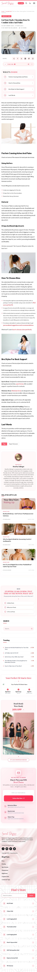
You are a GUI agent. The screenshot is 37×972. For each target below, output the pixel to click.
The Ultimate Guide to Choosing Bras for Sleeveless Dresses (16, 661)
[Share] (13, 58)
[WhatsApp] (32, 58)
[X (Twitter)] (21, 58)
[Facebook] (17, 58)
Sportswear (5, 867)
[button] (30, 3)
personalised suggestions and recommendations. (18, 325)
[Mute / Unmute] (28, 64)
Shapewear (5, 870)
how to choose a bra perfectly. (22, 329)
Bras (3, 861)
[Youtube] (14, 848)
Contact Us (4, 845)
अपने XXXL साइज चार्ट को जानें (11, 653)
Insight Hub (9, 11)
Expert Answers (13, 444)
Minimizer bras (16, 391)
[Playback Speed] (32, 64)
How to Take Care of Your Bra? (13, 666)
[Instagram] (7, 848)
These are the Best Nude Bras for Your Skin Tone (16, 648)
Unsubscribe (11, 845)
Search (31, 895)
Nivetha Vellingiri (18, 467)
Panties (4, 864)
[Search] (26, 3)
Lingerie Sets (5, 876)
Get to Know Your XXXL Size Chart (14, 657)
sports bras (19, 384)
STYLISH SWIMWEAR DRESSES (18, 759)
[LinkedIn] (25, 58)
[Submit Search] (31, 628)
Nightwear (5, 873)
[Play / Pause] (5, 64)
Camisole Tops (6, 879)
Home (2, 11)
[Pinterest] (29, 58)
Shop (21, 3)
